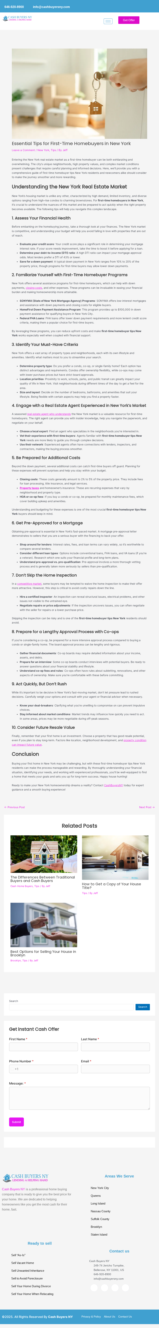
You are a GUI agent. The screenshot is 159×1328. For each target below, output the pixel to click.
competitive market (29, 583)
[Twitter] (104, 1288)
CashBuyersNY (113, 785)
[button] (150, 21)
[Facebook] (94, 1288)
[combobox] (13, 1069)
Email (86, 1061)
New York (43, 150)
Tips (53, 150)
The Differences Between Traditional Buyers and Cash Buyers (42, 879)
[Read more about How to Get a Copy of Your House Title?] (115, 857)
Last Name (90, 1039)
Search (13, 1001)
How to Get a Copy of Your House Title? (111, 886)
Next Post (147, 807)
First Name (18, 1039)
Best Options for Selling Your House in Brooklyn (43, 953)
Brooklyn (15, 960)
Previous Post (14, 807)
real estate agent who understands (49, 414)
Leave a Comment (23, 150)
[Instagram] (115, 1288)
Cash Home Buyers (21, 886)
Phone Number (21, 1061)
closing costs (34, 287)
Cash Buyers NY (13, 1189)
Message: (17, 1083)
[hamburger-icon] (108, 21)
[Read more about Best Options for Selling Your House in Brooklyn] (43, 925)
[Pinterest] (125, 1288)
